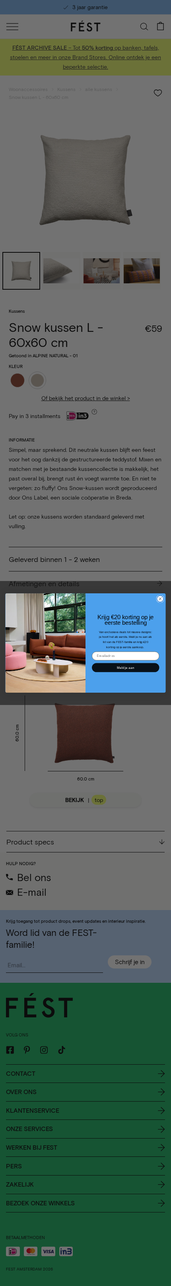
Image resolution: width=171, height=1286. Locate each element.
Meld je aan (125, 667)
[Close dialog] (160, 598)
